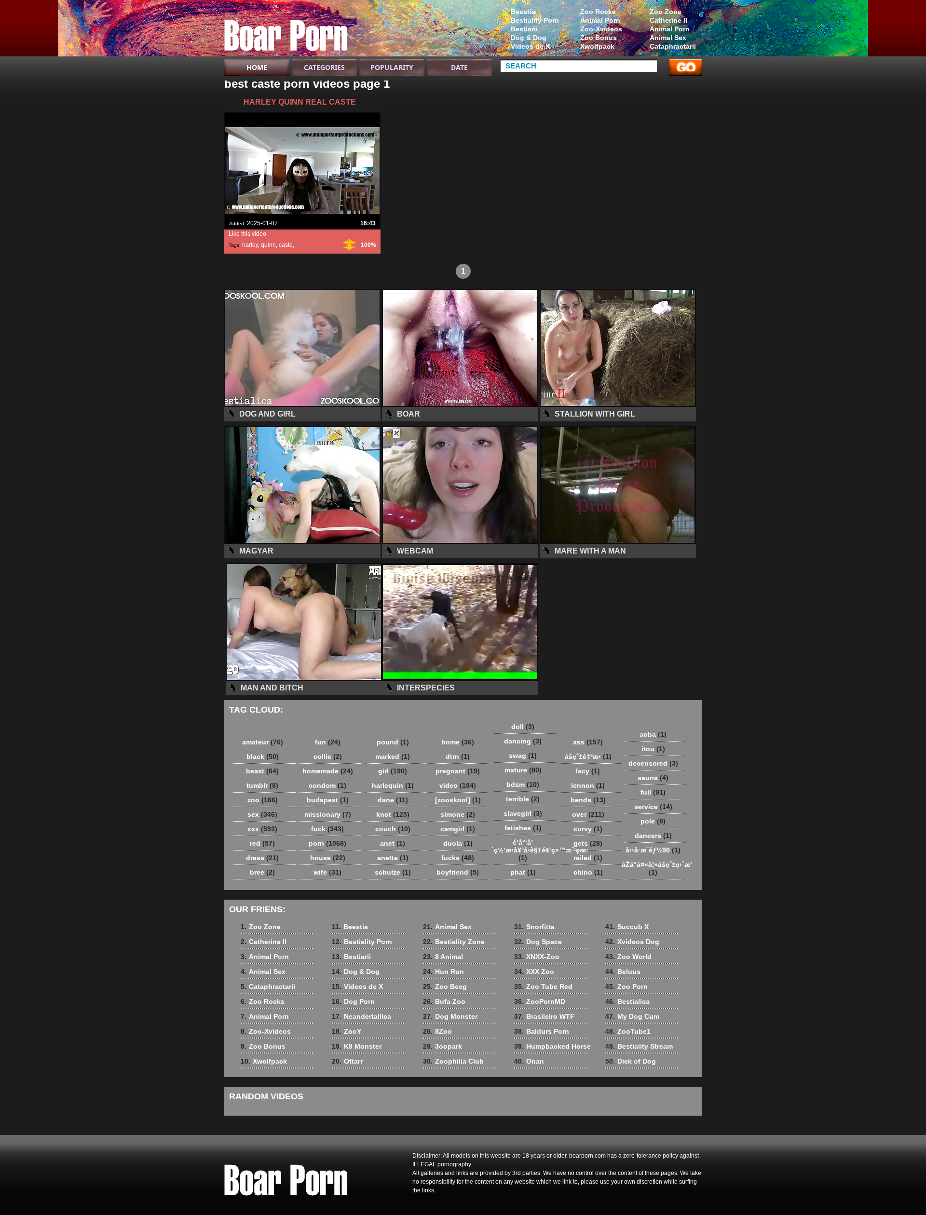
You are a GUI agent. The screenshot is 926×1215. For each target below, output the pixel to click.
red (262, 843)
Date (459, 67)
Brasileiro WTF (544, 1016)
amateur (262, 742)
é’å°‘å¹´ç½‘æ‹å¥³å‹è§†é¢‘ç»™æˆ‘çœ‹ (525, 850)
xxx (262, 829)
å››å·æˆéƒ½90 (653, 850)
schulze (393, 872)
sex (262, 814)
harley (250, 245)
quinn (268, 245)
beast (262, 771)
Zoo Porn (626, 986)
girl (392, 771)
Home (256, 67)
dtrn (458, 756)
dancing (523, 741)
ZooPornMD (539, 1001)
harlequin (393, 785)
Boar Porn (285, 30)
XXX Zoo (534, 971)
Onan (529, 1061)
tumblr (262, 785)
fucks (457, 858)
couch (392, 829)
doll (522, 726)
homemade (327, 771)
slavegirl (523, 813)
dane (393, 800)
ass (588, 742)
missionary (327, 814)
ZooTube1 (628, 1031)
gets (587, 843)
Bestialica (627, 1001)
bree (262, 872)
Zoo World (628, 956)
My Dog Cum (632, 1016)
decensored (653, 763)
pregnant (458, 771)
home (457, 742)
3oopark (442, 1046)
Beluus (622, 971)
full (653, 792)
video (457, 785)
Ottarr (347, 1061)
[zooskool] (458, 800)
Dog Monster (450, 1016)
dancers (653, 835)
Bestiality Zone (454, 941)
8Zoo (437, 1031)
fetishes (523, 828)
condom (327, 785)
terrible (523, 799)
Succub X (627, 927)
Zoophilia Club (453, 1061)
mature (523, 770)
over (588, 814)
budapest (328, 800)
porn (327, 843)
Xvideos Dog (632, 941)
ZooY (346, 1031)
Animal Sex (668, 37)
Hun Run (443, 971)
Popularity (391, 67)
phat (523, 872)
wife (327, 872)
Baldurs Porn (541, 1031)
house (327, 858)
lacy (588, 771)
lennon (588, 785)
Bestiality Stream (639, 1046)
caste (286, 245)
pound (393, 742)
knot (392, 814)
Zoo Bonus (598, 37)
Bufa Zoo (444, 1001)
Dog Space (538, 941)
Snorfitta (534, 927)
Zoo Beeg (445, 986)
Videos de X (530, 46)
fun (327, 742)
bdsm (522, 784)
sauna (653, 778)
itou (653, 749)
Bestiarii (524, 29)
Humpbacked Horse (552, 1046)
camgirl (457, 829)
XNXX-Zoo (536, 956)
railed (587, 858)
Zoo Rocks (598, 11)
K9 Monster (356, 1046)
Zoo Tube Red (543, 986)
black (262, 756)
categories (324, 67)
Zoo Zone (665, 11)
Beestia (523, 11)
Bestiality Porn (535, 20)
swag (523, 755)
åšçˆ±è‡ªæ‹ (588, 756)
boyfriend (457, 872)
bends (588, 800)
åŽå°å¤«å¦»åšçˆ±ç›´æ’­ (655, 868)
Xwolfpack (597, 46)
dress (262, 858)
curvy (587, 829)
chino (588, 872)
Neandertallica (361, 1016)
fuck (327, 829)
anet (392, 843)
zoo (262, 800)
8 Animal (443, 956)
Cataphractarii (673, 46)
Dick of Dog (630, 1061)
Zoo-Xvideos (601, 29)
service (653, 806)
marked (392, 756)
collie (327, 756)
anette (393, 858)
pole (653, 821)
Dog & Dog (528, 37)
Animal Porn (670, 29)
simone (457, 814)
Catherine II (668, 20)
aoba (653, 734)
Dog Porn (353, 1001)
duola (458, 843)
